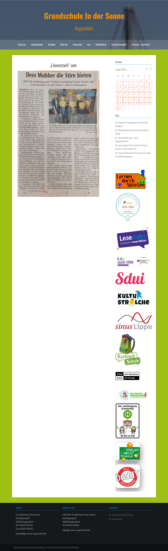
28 (123, 81)
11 (123, 92)
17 (118, 97)
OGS (88, 44)
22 (144, 97)
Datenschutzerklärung (122, 514)
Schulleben (77, 44)
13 (134, 92)
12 (128, 92)
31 (139, 81)
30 (134, 81)
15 (144, 92)
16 (149, 92)
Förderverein (100, 44)
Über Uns (64, 44)
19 (128, 97)
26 (128, 102)
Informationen (37, 44)
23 (149, 97)
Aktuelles (22, 44)
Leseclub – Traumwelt (141, 44)
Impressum (117, 519)
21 (139, 97)
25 (123, 102)
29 (128, 81)
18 (123, 97)
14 (139, 92)
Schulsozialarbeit (119, 44)
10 (118, 92)
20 (134, 97)
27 (118, 81)
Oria (56, 547)
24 (118, 102)
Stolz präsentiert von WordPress (29, 547)
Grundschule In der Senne (84, 15)
